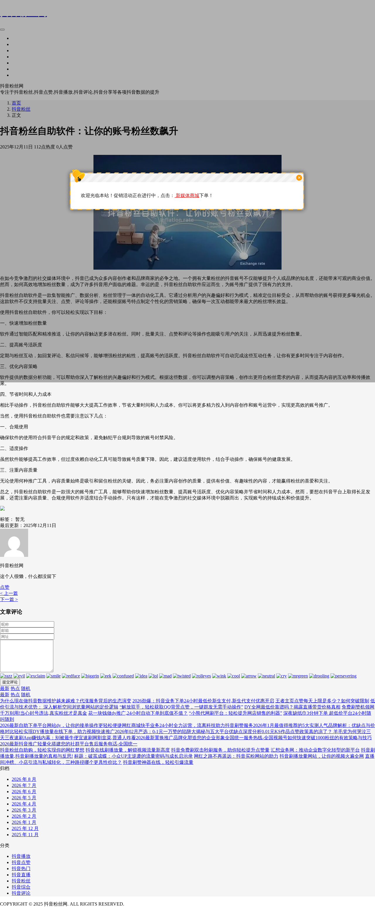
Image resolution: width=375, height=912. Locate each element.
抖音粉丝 (21, 880)
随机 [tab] (25, 688)
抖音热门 (21, 868)
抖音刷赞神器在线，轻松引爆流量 (158, 762)
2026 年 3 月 (24, 809)
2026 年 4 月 (24, 803)
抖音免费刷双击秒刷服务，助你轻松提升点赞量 (220, 749)
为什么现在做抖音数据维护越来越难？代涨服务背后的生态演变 (65, 700)
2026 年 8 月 (24, 779)
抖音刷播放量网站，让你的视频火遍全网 (321, 756)
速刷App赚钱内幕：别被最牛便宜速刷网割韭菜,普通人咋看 (75, 737)
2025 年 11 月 (25, 834)
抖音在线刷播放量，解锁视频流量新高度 (128, 749)
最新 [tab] (4, 688)
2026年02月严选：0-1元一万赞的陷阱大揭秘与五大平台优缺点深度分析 (188, 731)
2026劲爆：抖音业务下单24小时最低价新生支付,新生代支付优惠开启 (203, 700)
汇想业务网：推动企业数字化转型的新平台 (315, 749)
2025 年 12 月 (25, 828)
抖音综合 (21, 886)
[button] (4, 587)
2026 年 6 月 (24, 791)
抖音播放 (21, 856)
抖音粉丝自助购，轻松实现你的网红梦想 (42, 749)
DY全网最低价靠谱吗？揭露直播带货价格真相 (292, 706)
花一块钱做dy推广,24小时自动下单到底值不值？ (138, 713)
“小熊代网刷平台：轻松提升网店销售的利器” (235, 713)
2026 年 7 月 (24, 785)
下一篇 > (9, 599)
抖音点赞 (21, 862)
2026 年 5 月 (24, 797)
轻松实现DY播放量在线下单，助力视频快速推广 (64, 731)
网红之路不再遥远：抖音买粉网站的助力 (236, 756)
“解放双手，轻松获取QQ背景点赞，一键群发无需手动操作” (181, 706)
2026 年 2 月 (24, 816)
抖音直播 (21, 874)
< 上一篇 (9, 593)
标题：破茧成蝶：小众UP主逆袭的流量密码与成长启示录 (133, 756)
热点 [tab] (15, 688)
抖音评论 (21, 893)
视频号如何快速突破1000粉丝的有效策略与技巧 (322, 737)
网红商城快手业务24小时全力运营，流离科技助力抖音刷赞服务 (187, 725)
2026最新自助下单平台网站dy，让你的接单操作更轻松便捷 (61, 725)
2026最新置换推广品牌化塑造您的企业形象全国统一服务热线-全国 (204, 737)
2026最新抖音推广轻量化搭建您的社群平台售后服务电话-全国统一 (68, 743)
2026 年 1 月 (24, 822)
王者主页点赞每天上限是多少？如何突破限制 (322, 700)
